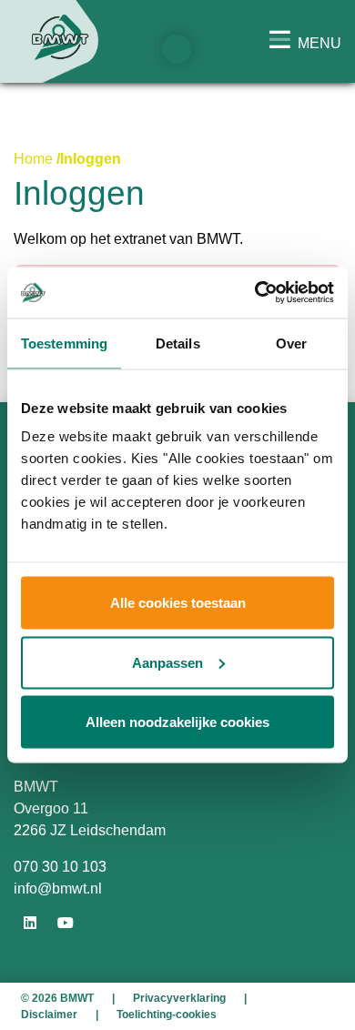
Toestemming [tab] (64, 342)
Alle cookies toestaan (178, 603)
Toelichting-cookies (167, 1014)
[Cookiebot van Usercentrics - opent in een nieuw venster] (255, 293)
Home (33, 159)
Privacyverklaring (179, 998)
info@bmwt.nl (58, 888)
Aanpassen (167, 662)
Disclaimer (49, 1014)
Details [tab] (178, 342)
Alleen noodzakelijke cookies (177, 722)
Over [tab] (291, 342)
